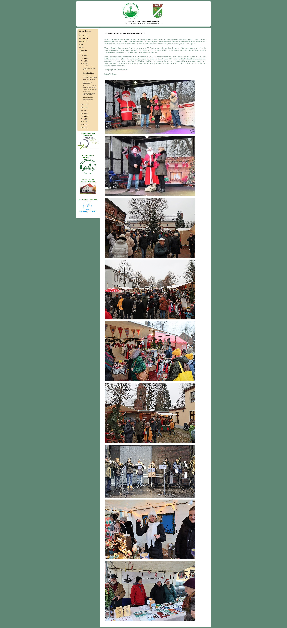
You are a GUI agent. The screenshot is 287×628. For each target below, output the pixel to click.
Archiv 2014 (84, 124)
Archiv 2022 (84, 64)
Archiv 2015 (84, 122)
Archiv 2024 (84, 58)
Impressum (83, 50)
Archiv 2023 (84, 61)
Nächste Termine (85, 31)
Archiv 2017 (84, 116)
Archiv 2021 (84, 104)
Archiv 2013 (84, 127)
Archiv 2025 (84, 55)
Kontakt (81, 47)
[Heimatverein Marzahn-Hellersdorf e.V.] (131, 19)
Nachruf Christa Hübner (88, 66)
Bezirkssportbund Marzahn (88, 199)
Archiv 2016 (84, 119)
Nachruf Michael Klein (88, 97)
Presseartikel (83, 41)
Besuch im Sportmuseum (89, 79)
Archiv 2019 (84, 110)
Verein (81, 44)
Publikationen (83, 39)
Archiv (81, 53)
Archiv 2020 (84, 107)
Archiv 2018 (84, 113)
